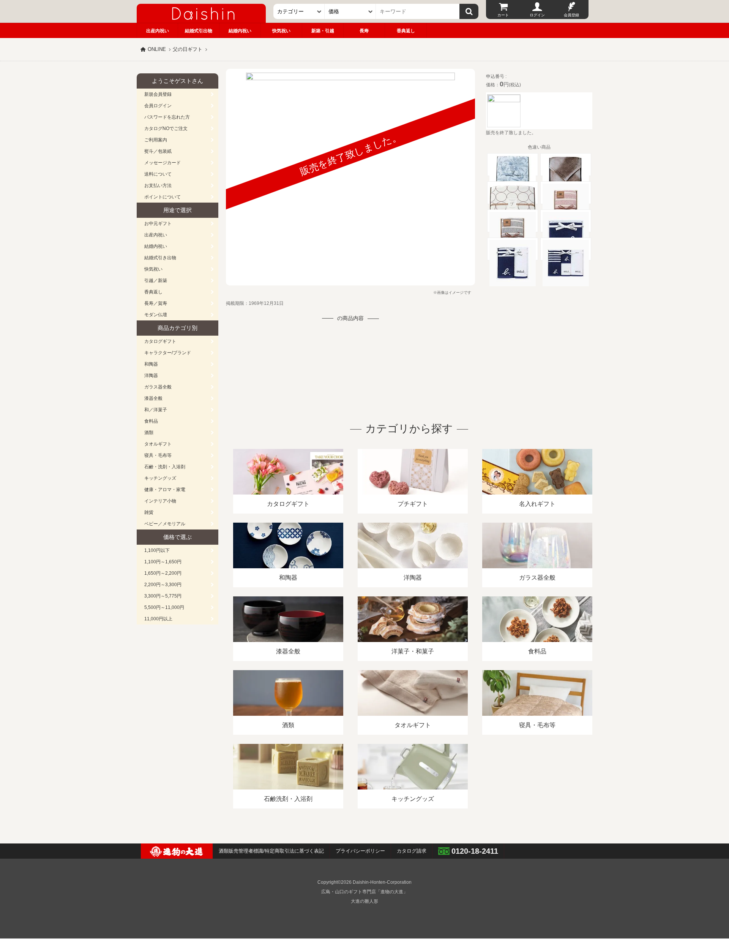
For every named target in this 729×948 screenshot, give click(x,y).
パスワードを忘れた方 (167, 117)
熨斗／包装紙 (158, 151)
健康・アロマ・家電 (164, 489)
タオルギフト (158, 444)
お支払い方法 (158, 185)
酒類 (148, 432)
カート (503, 15)
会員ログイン (158, 105)
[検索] (468, 11)
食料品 (151, 421)
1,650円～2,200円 (162, 573)
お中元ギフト (158, 223)
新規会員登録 (158, 94)
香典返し (406, 30)
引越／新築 (155, 280)
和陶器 (151, 364)
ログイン (537, 15)
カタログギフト (160, 341)
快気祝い (281, 30)
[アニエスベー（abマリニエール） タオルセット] (513, 282)
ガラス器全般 (158, 387)
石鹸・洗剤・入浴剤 (164, 466)
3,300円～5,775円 (162, 596)
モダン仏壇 (155, 314)
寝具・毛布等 (158, 455)
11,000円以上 (158, 618)
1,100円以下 (157, 550)
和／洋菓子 (155, 409)
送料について (158, 174)
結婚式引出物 (198, 30)
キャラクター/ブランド (167, 352)
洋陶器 (151, 375)
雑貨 (148, 512)
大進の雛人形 (364, 901)
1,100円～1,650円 (162, 561)
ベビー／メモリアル (164, 523)
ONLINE (157, 49)
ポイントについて (162, 197)
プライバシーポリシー (360, 851)
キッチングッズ (160, 478)
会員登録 (571, 15)
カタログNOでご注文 (166, 128)
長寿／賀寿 (155, 303)
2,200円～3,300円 (162, 584)
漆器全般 (153, 398)
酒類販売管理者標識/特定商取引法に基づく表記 (271, 851)
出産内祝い (157, 30)
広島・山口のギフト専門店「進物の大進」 (364, 891)
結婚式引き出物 (160, 257)
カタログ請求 (411, 851)
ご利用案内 (155, 140)
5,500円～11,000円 (164, 607)
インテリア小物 (160, 501)
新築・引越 (322, 30)
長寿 (364, 30)
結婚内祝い (240, 30)
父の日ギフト (187, 49)
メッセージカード (162, 162)
